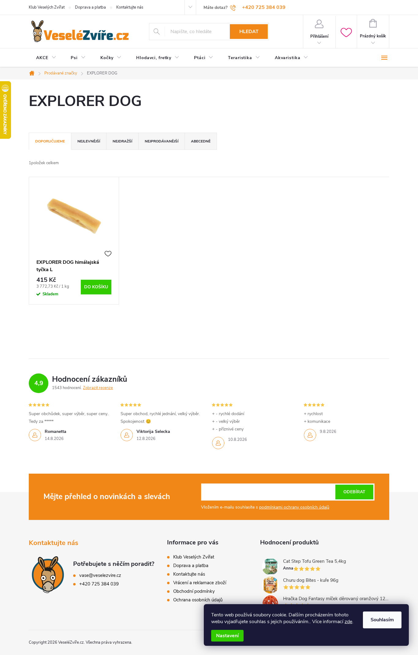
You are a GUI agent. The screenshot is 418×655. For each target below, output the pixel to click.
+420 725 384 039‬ (99, 583)
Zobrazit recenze (98, 388)
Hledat (249, 31)
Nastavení (227, 635)
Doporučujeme (50, 141)
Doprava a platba (90, 7)
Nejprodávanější (161, 141)
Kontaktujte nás (129, 7)
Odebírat (354, 492)
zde (348, 621)
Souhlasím (382, 619)
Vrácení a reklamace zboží (199, 583)
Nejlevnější (88, 141)
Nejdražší (122, 141)
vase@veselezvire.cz (100, 575)
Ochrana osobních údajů (197, 600)
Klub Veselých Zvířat (47, 7)
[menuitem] (46, 57)
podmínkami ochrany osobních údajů (294, 507)
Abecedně (201, 141)
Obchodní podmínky (194, 591)
